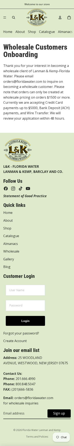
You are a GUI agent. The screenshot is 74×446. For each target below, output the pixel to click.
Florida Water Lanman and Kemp (41, 430)
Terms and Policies (37, 436)
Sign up (59, 413)
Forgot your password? (21, 333)
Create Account (15, 341)
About (20, 31)
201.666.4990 (25, 378)
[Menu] (4, 17)
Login (25, 321)
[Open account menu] (60, 17)
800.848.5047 (19, 384)
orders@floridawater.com (33, 398)
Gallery (8, 259)
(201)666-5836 (22, 389)
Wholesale (11, 251)
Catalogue (47, 31)
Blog (6, 266)
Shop (32, 31)
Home (7, 31)
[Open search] (13, 17)
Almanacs (65, 31)
